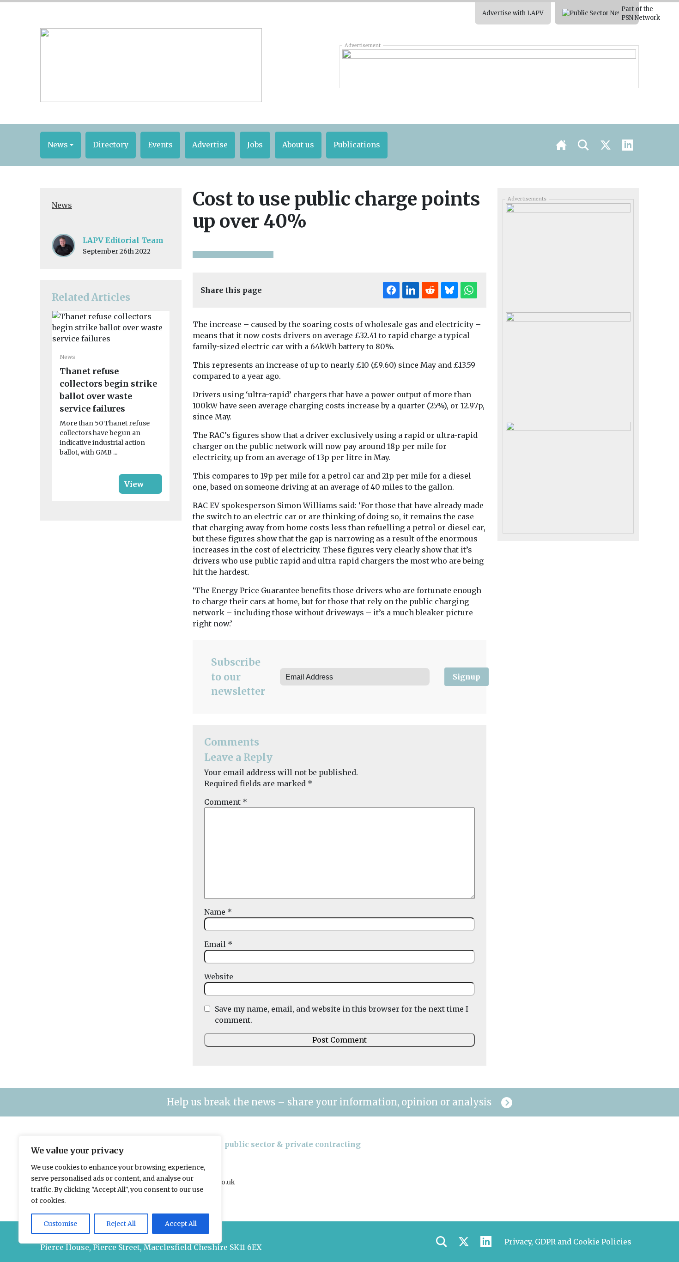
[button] (60, 145)
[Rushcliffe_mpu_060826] (568, 473)
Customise (60, 1224)
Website (218, 976)
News (62, 205)
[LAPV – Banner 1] (489, 66)
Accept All (181, 1224)
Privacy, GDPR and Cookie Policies (567, 1241)
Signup (466, 676)
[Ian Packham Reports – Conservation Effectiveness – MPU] (568, 254)
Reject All (121, 1224)
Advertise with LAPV (513, 13)
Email (218, 944)
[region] (120, 1189)
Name (218, 911)
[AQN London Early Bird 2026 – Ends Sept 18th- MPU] (568, 363)
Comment (225, 802)
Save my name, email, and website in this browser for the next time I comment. (341, 1014)
